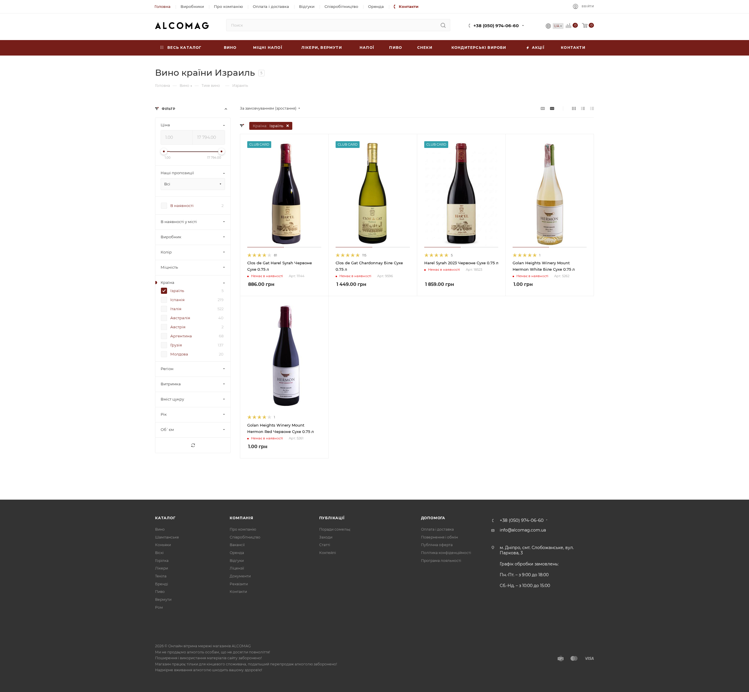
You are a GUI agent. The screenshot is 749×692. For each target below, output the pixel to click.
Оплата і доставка (437, 529)
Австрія (177, 327)
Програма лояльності (441, 560)
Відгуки (237, 560)
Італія (175, 309)
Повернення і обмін (439, 537)
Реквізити (239, 584)
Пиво (160, 591)
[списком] (583, 108)
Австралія (180, 318)
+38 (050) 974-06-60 (496, 25)
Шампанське (167, 537)
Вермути (163, 599)
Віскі (159, 553)
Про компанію (243, 529)
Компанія (241, 518)
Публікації (332, 518)
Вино (160, 529)
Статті (324, 545)
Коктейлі (327, 553)
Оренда (237, 553)
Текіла (160, 576)
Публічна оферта (437, 545)
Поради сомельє (335, 529)
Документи (240, 576)
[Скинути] (192, 445)
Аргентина (181, 336)
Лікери (161, 568)
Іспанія (177, 300)
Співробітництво (245, 537)
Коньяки (163, 545)
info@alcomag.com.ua (523, 530)
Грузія (176, 345)
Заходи (325, 537)
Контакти (238, 591)
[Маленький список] (543, 108)
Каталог (165, 518)
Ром (159, 607)
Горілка (162, 560)
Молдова (179, 354)
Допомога (433, 518)
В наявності (182, 205)
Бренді (161, 584)
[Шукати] (443, 25)
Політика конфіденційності (446, 553)
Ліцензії (237, 568)
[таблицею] (592, 108)
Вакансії (237, 545)
